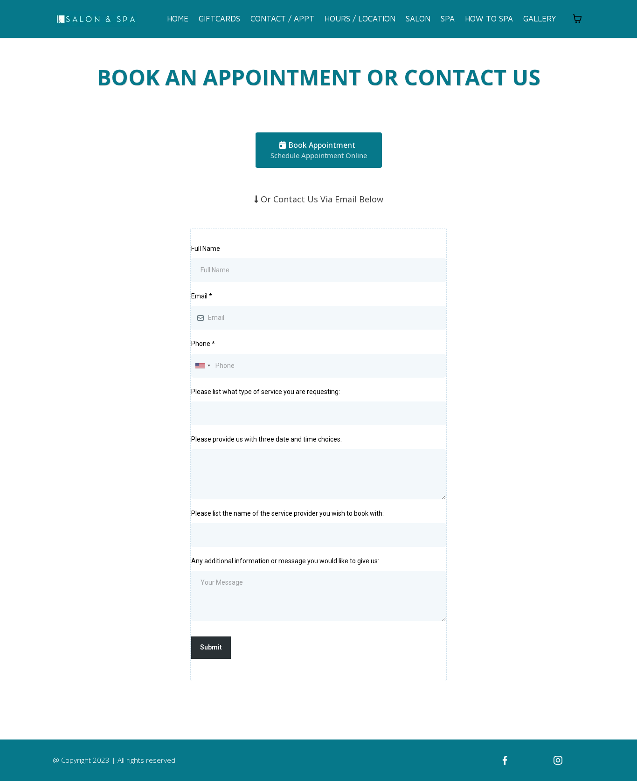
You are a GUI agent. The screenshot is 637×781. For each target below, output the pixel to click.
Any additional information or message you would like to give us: (285, 561)
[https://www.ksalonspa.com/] (96, 19)
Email (201, 296)
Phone (203, 343)
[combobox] (202, 365)
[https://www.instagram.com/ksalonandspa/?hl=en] (558, 760)
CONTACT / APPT (282, 18)
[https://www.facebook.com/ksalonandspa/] (505, 760)
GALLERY (539, 18)
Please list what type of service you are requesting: (265, 391)
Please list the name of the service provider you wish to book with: (287, 513)
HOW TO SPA (489, 18)
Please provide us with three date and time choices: (266, 439)
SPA (448, 18)
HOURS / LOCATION (360, 18)
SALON (418, 18)
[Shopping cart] (577, 18)
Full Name (205, 248)
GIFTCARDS (219, 18)
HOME (177, 18)
